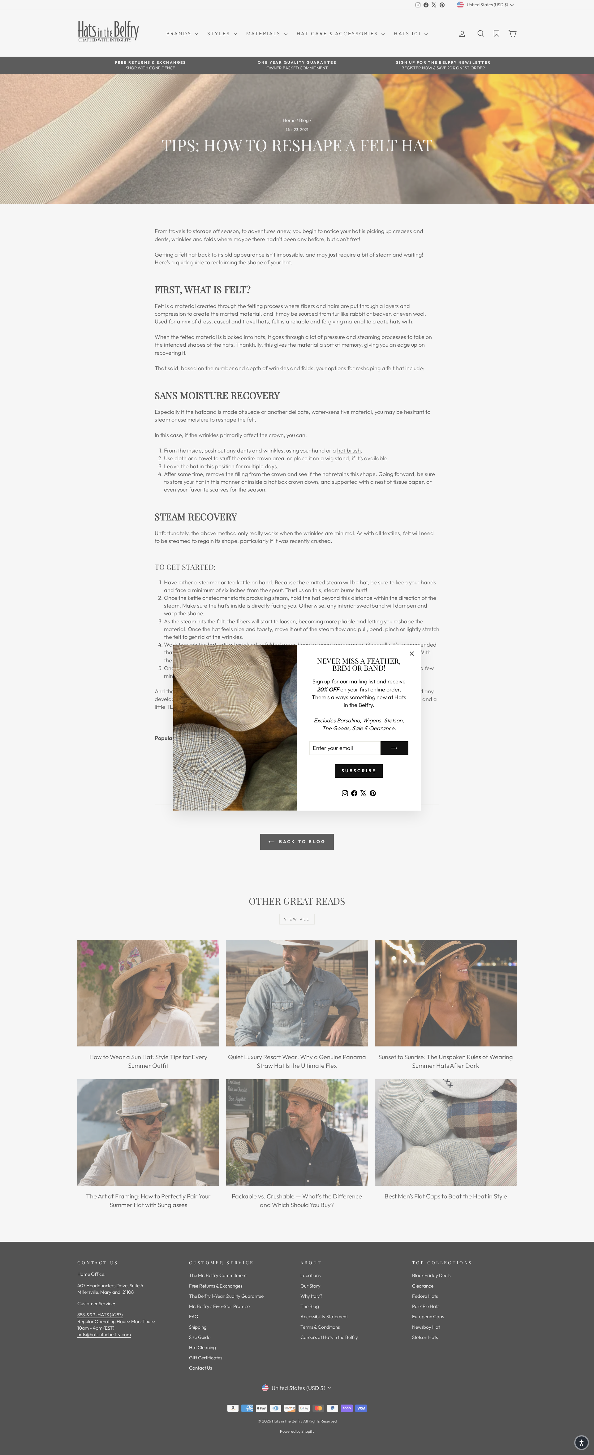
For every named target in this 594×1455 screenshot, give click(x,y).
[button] (581, 1442)
